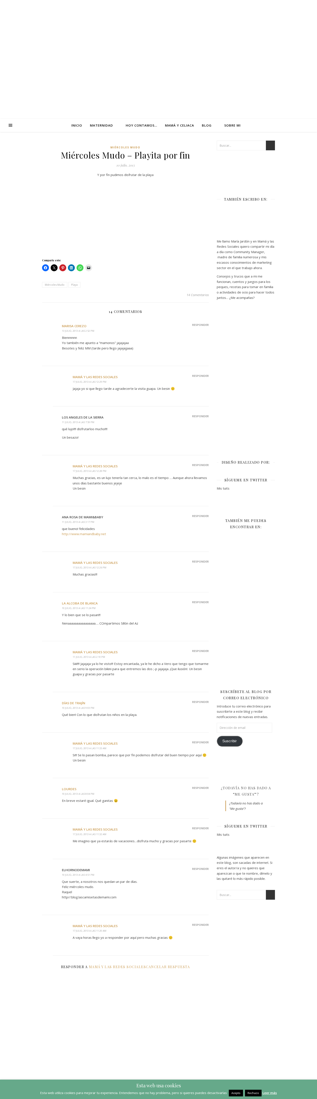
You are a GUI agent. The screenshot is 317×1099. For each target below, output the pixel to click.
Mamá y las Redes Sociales (95, 377)
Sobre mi (232, 125)
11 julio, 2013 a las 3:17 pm (78, 521)
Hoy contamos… (141, 125)
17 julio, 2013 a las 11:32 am (89, 834)
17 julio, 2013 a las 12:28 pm (89, 471)
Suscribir (229, 741)
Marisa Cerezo (74, 326)
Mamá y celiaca (179, 125)
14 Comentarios (198, 295)
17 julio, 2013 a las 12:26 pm (89, 567)
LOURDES (69, 789)
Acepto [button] (235, 1093)
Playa (74, 285)
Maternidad (101, 125)
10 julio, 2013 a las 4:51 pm (78, 874)
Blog (207, 125)
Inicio (76, 125)
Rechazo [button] (253, 1093)
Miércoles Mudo (125, 147)
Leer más (269, 1093)
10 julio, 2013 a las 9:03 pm (78, 707)
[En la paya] (125, 216)
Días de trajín (73, 703)
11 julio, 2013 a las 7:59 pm (78, 422)
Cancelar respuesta (168, 966)
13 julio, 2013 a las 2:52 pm (78, 330)
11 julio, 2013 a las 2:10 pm (89, 656)
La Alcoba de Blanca (80, 603)
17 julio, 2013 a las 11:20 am (89, 930)
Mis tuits (223, 488)
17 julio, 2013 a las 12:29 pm (89, 381)
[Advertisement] (246, 377)
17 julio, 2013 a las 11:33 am (89, 748)
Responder (200, 325)
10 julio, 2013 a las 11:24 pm (79, 608)
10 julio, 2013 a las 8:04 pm (78, 793)
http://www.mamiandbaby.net (84, 534)
